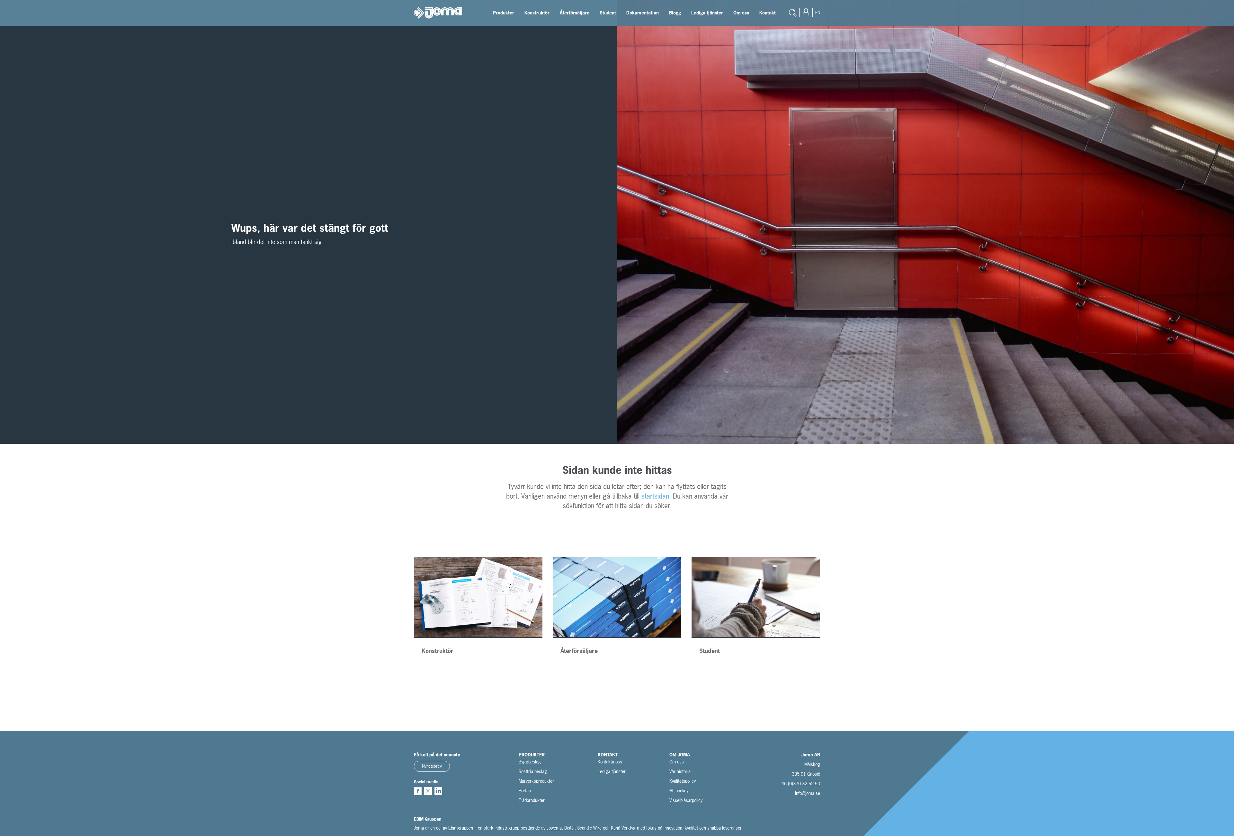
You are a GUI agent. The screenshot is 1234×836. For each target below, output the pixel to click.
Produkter (503, 13)
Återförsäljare (574, 13)
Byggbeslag (530, 762)
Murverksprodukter (536, 781)
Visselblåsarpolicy (685, 800)
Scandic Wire (589, 828)
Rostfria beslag (533, 771)
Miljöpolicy (678, 791)
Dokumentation (642, 13)
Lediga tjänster (707, 13)
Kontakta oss (610, 762)
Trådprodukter (532, 800)
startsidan (655, 496)
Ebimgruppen (460, 828)
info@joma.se (807, 793)
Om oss (741, 13)
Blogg (675, 13)
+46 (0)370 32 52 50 (799, 783)
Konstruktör (537, 13)
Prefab (525, 791)
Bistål (569, 828)
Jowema (554, 828)
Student (608, 13)
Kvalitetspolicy (682, 781)
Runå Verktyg (623, 828)
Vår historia (680, 771)
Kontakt (767, 13)
